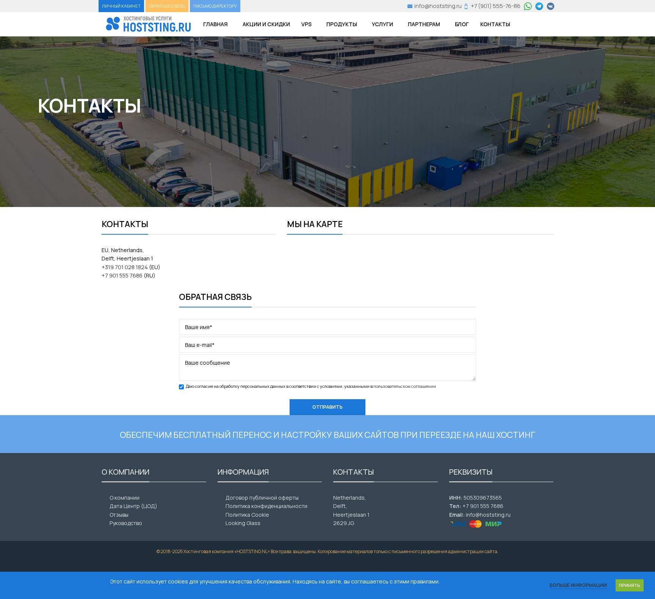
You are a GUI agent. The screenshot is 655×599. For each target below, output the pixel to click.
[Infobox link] (434, 6)
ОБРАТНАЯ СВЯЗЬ (167, 6)
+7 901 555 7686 (122, 275)
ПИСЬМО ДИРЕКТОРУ (215, 6)
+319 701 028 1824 (125, 267)
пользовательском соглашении (404, 386)
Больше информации (578, 585)
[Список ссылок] (154, 498)
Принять (629, 585)
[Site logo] (149, 23)
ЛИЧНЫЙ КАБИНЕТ (121, 6)
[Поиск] (525, 24)
